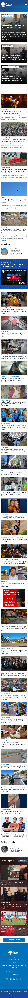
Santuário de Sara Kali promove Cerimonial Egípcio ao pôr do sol (11, 112)
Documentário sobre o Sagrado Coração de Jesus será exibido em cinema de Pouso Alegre (13, 380)
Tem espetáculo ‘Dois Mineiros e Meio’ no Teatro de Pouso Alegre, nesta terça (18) (14, 835)
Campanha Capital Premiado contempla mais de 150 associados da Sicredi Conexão (13, 494)
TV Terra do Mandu (14, 959)
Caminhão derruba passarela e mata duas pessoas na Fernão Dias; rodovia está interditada (14, 789)
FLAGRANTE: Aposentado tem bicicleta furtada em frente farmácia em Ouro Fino (13, 334)
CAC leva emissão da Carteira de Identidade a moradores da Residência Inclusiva (13, 744)
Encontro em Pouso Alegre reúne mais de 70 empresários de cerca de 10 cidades (14, 562)
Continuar (14, 996)
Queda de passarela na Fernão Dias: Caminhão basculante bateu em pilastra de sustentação (13, 720)
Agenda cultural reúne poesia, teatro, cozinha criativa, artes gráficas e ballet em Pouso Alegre (14, 539)
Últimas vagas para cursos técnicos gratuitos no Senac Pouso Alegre (12, 473)
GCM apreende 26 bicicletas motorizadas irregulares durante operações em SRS (13, 140)
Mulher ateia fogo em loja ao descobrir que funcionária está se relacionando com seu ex (13, 403)
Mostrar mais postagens (14, 939)
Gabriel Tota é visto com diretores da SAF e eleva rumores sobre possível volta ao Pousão (14, 906)
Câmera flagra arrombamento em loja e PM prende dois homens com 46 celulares (14, 357)
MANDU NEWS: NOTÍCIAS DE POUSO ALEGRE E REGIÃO (12, 265)
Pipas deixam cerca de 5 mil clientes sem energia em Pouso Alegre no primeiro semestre (13, 200)
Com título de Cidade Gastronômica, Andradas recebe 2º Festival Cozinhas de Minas (13, 311)
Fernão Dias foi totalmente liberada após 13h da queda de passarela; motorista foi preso (14, 628)
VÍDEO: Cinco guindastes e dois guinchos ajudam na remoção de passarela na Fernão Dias (14, 651)
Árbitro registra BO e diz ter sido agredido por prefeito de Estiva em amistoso (12, 813)
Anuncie (14, 960)
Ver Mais (22, 860)
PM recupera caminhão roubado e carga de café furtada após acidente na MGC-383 (13, 230)
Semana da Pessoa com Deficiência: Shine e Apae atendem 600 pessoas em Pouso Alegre (14, 427)
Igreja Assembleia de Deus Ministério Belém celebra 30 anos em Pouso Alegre (13, 674)
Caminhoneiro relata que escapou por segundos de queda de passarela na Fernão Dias (13, 584)
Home (3, 10)
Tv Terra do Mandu (20, 10)
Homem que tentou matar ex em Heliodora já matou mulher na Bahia (12, 517)
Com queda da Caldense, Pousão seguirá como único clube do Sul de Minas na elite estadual (13, 929)
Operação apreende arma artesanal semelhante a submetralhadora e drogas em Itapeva (13, 450)
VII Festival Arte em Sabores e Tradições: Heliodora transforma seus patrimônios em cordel (13, 697)
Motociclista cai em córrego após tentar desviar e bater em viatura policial (13, 767)
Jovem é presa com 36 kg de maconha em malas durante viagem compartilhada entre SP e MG (14, 171)
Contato (14, 962)
